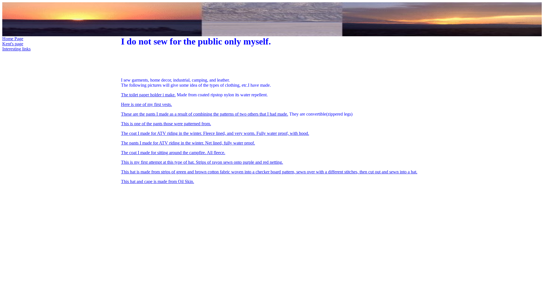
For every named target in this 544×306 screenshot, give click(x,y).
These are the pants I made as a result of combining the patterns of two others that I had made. (204, 114)
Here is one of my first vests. (146, 104)
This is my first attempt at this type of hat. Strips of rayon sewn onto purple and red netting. (202, 162)
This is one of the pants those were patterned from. (166, 123)
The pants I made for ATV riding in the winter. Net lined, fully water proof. (188, 143)
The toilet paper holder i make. (148, 94)
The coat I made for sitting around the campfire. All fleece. (173, 152)
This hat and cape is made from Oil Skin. (157, 181)
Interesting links (16, 48)
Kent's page (12, 43)
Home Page (12, 38)
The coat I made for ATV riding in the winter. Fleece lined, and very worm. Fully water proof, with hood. (215, 133)
